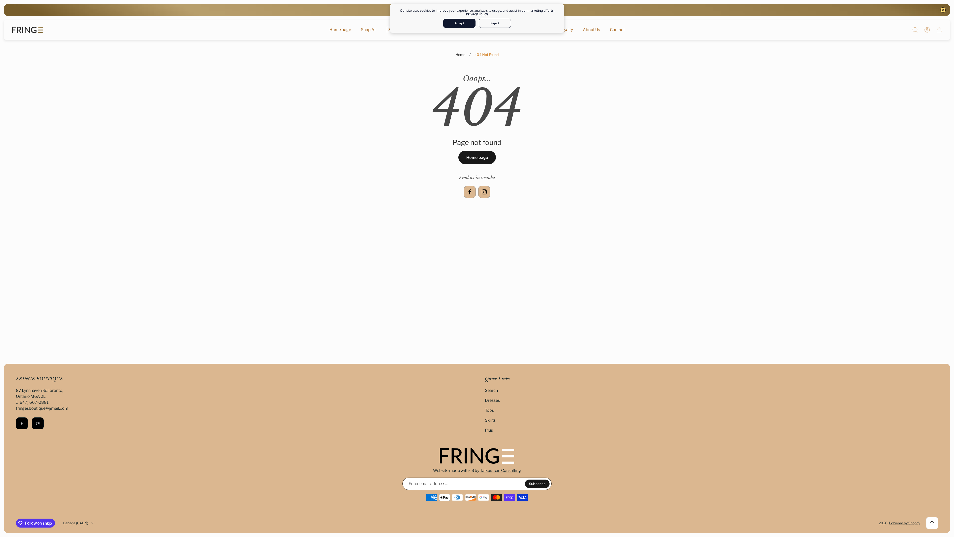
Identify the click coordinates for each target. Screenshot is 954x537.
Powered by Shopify (904, 523)
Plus (489, 430)
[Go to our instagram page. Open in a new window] (484, 192)
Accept (459, 23)
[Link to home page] (477, 456)
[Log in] (927, 29)
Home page (477, 157)
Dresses (492, 400)
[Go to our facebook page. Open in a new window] (470, 192)
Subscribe (537, 484)
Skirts (490, 420)
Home (460, 54)
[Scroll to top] (932, 523)
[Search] (915, 29)
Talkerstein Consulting (500, 470)
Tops (489, 410)
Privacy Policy (477, 14)
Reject (494, 23)
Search (491, 390)
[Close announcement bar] (943, 10)
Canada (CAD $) (75, 523)
